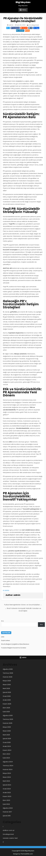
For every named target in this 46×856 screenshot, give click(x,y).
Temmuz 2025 (8, 719)
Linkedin (21, 30)
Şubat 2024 (7, 785)
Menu (24, 10)
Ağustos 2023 (8, 808)
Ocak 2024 (7, 789)
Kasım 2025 (7, 704)
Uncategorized (34, 25)
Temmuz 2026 (8, 673)
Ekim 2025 (6, 708)
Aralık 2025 (7, 700)
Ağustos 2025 (8, 715)
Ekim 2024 (6, 754)
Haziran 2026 (7, 677)
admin (11, 25)
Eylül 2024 (6, 758)
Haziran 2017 (7, 812)
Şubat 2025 (7, 738)
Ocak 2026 (7, 696)
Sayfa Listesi (5, 640)
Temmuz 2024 (8, 766)
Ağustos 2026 (8, 669)
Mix (28, 30)
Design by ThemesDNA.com (23, 854)
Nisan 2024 (7, 777)
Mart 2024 (6, 781)
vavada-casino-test (10, 838)
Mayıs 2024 (7, 773)
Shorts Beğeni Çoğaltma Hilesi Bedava (15, 644)
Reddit (25, 28)
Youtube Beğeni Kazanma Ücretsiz (13, 648)
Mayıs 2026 (7, 681)
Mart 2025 (6, 735)
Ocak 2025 (7, 742)
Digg (37, 28)
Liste (2, 637)
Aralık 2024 (7, 746)
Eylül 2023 (6, 804)
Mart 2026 (6, 688)
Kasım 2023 (7, 796)
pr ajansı (6, 590)
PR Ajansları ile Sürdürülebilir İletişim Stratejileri (23, 19)
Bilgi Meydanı (23, 2)
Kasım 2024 (7, 750)
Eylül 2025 (6, 712)
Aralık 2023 (7, 792)
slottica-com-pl (8, 830)
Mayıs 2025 (7, 727)
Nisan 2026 (7, 685)
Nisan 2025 (7, 731)
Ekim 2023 (6, 800)
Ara (2, 621)
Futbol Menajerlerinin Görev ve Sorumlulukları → (23, 605)
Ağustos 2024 (8, 762)
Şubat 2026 (7, 692)
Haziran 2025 (7, 723)
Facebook (16, 28)
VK (31, 28)
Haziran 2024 (7, 769)
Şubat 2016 (6, 816)
